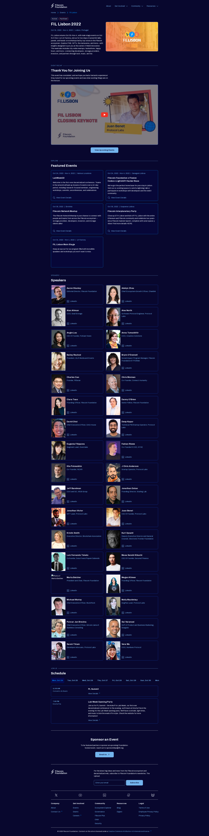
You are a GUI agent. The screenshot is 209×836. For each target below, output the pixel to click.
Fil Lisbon (73, 12)
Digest (119, 812)
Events (63, 12)
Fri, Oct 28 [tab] (117, 680)
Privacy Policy (144, 816)
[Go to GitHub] (128, 795)
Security (98, 823)
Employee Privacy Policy (148, 812)
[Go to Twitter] (56, 795)
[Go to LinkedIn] (104, 795)
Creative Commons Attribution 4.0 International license (128, 831)
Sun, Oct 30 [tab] (145, 680)
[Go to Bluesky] (152, 795)
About (108, 6)
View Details (93, 693)
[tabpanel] (104, 704)
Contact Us (55, 812)
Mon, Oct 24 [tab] (57, 680)
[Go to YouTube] (80, 795)
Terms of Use (144, 808)
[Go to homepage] (59, 5)
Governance (100, 812)
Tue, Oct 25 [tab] (72, 680)
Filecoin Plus (100, 816)
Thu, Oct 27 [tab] (102, 680)
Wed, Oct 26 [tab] (87, 680)
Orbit (97, 819)
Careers (76, 816)
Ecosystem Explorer (103, 808)
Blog (119, 808)
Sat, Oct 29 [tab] (131, 680)
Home (53, 12)
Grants (75, 812)
